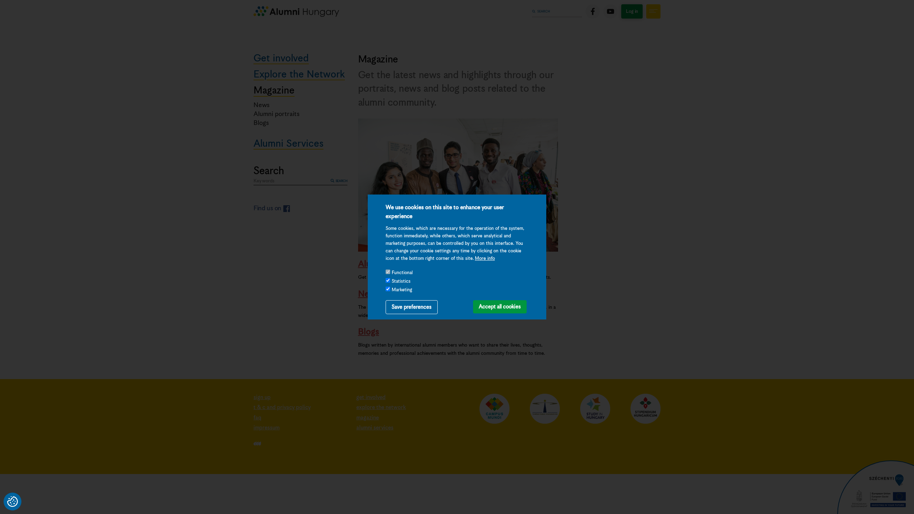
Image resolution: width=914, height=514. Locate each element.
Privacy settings (12, 501)
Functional (402, 273)
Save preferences (412, 307)
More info (485, 258)
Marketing (402, 290)
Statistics (401, 281)
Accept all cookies (500, 307)
